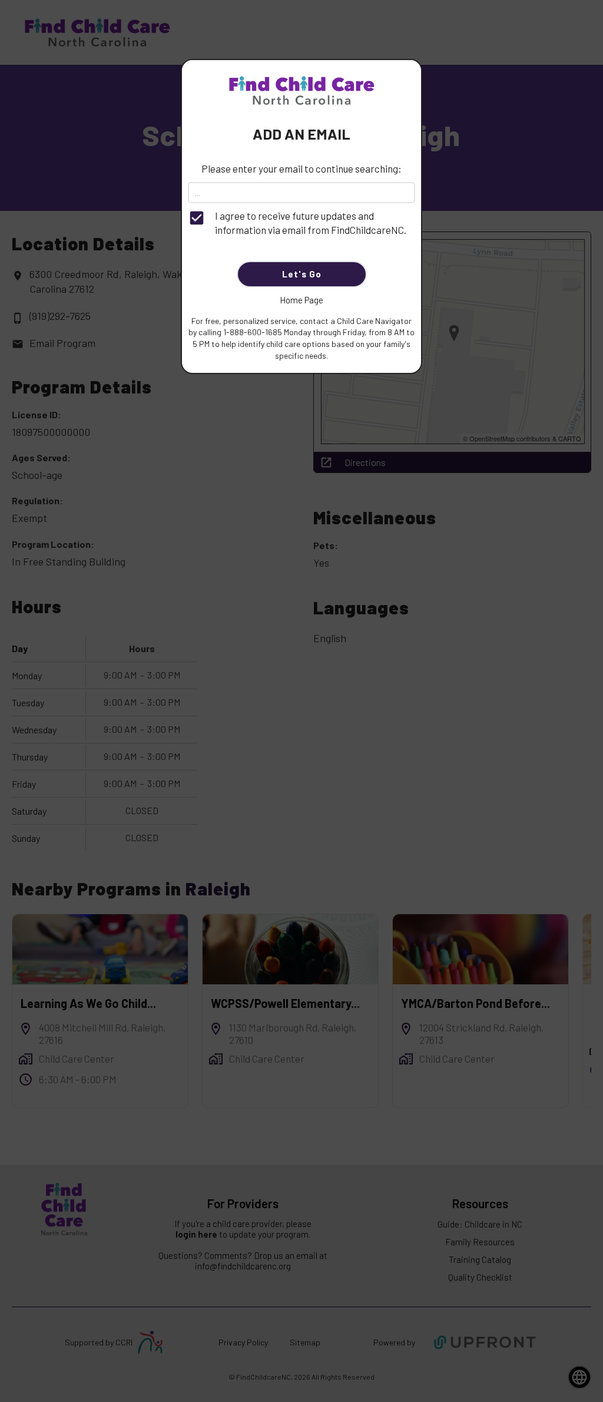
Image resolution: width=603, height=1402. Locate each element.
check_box (197, 218)
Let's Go (302, 274)
